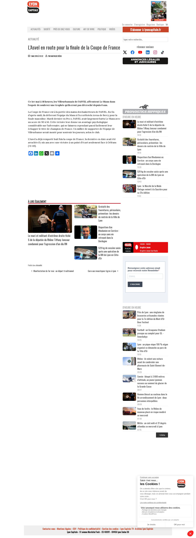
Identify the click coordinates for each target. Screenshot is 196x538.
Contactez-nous (49, 528)
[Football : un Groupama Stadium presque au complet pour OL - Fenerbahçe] (129, 332)
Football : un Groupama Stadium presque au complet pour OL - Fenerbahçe (151, 333)
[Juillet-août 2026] (159, 10)
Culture (76, 29)
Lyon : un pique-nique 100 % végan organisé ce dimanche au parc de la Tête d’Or (152, 348)
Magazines (151, 24)
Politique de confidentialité (89, 528)
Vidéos (112, 29)
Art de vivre (88, 29)
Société (47, 29)
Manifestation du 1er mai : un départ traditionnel (53, 271)
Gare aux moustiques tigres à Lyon (102, 271)
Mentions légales (64, 528)
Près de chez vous (61, 29)
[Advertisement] (74, 79)
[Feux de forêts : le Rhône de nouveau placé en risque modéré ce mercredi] (129, 411)
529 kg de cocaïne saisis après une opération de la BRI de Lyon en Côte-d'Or (109, 253)
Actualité (39, 265)
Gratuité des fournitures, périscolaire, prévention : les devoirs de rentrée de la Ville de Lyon (109, 213)
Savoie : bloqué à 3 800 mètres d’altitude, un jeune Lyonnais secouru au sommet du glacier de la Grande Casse (152, 381)
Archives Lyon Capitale (144, 528)
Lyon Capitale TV (127, 528)
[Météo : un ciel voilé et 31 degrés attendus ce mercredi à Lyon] (129, 425)
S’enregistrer (139, 24)
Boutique (160, 24)
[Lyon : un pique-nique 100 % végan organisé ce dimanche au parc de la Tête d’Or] (129, 347)
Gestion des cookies (110, 528)
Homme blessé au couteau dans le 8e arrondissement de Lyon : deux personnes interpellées (152, 398)
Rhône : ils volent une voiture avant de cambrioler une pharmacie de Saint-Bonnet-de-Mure (151, 363)
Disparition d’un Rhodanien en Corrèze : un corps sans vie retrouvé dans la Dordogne (108, 234)
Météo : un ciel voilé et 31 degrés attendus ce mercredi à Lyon (151, 424)
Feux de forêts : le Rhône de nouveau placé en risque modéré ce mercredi (151, 412)
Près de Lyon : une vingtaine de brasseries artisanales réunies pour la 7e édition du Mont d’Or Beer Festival (151, 317)
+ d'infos (162, 435)
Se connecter (127, 24)
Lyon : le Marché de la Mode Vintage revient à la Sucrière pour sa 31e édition (152, 189)
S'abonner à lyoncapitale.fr (145, 29)
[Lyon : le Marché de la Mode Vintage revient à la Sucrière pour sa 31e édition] (129, 188)
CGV (74, 528)
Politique (102, 29)
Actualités (35, 29)
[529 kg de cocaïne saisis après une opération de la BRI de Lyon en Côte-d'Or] (85, 258)
